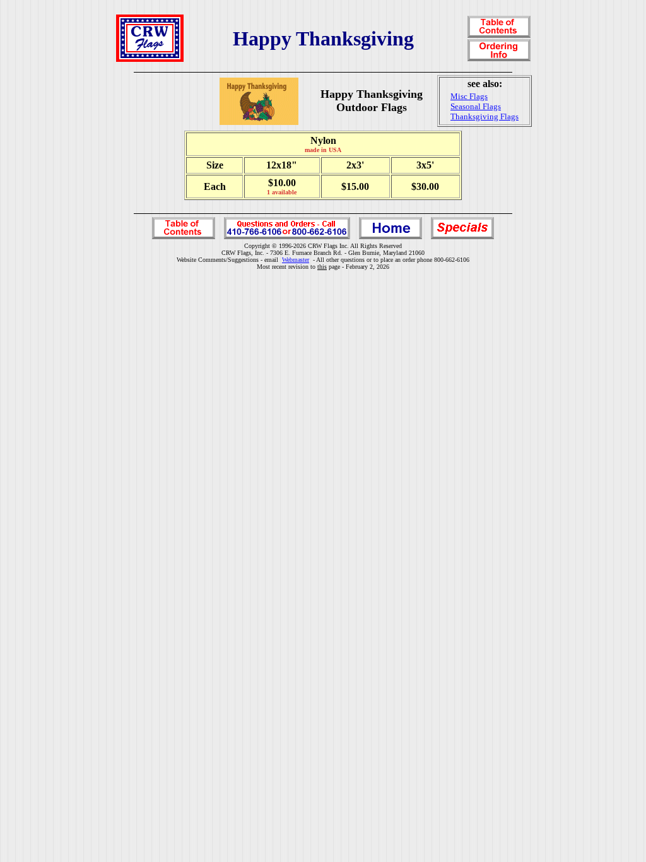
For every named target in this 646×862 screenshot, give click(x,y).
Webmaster (295, 259)
